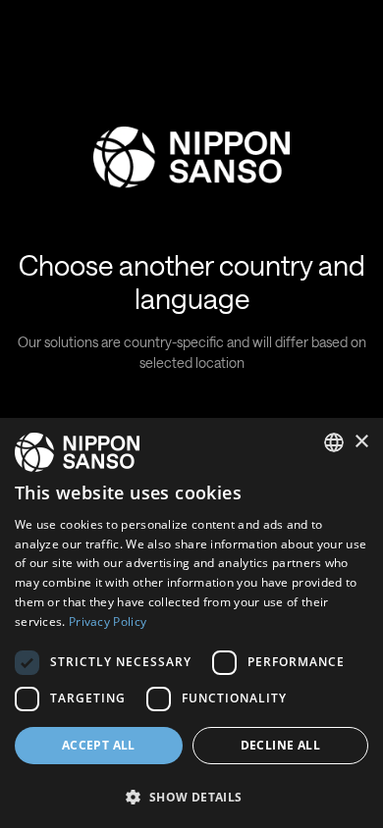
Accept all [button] (99, 745)
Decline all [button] (280, 745)
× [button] (361, 442)
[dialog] (191, 623)
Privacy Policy (107, 621)
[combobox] (334, 442)
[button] (191, 795)
